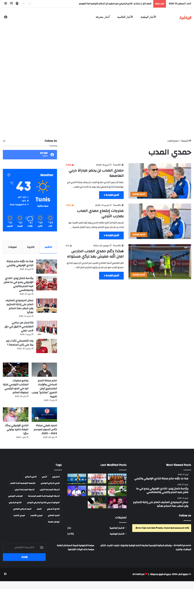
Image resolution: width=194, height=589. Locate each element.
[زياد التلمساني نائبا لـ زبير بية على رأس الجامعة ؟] (46, 346)
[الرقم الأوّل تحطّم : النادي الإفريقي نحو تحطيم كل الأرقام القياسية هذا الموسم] (97, 479)
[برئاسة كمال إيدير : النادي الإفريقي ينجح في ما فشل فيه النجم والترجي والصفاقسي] (46, 283)
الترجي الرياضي (31, 476)
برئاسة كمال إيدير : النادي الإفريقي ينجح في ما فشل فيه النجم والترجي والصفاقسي (18, 284)
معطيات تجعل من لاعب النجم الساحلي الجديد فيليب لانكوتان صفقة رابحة (119, 4)
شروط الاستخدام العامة (67, 545)
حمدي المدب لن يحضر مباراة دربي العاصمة (96, 173)
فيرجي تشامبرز (36, 515)
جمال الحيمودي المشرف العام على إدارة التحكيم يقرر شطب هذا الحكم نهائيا (19, 306)
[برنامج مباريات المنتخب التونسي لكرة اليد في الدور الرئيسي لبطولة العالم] (15, 370)
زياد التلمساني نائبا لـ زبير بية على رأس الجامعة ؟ (19, 342)
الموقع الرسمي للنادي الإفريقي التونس (43, 502)
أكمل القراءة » (111, 195)
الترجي (44, 476)
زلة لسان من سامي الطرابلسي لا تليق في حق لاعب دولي (19, 326)
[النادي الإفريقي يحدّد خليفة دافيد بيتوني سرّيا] (15, 414)
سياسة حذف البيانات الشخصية (81, 549)
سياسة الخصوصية (86, 545)
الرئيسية (185, 141)
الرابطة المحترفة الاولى (24, 489)
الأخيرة (30, 247)
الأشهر (48, 247)
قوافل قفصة (54, 522)
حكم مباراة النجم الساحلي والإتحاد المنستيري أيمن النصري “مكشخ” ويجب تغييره (44, 388)
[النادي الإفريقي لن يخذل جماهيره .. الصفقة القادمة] (97, 491)
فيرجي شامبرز (19, 515)
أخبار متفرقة (103, 17)
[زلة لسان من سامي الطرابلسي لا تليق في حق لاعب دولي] (46, 328)
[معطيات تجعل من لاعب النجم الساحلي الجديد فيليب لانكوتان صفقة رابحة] (76, 479)
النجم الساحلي (54, 515)
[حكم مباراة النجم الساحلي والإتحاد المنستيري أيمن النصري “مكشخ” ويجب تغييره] (44, 370)
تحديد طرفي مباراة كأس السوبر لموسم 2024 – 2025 (45, 429)
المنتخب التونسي (15, 496)
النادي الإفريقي (15, 502)
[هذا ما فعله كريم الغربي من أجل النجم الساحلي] (117, 503)
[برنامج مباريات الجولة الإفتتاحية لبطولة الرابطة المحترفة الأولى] (117, 491)
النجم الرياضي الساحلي (22, 509)
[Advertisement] (97, 49)
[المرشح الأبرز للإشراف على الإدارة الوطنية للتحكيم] (97, 503)
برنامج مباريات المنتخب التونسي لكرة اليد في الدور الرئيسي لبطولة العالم (15, 386)
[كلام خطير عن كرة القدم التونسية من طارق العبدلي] (76, 491)
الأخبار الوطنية (148, 17)
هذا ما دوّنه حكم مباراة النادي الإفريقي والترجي (20, 263)
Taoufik (117, 165)
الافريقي (56, 476)
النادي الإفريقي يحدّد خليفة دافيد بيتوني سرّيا (16, 429)
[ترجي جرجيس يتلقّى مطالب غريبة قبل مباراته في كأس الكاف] (117, 479)
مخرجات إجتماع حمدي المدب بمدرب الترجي (100, 213)
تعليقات (12, 247)
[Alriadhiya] (185, 17)
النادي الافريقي (53, 509)
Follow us (185, 515)
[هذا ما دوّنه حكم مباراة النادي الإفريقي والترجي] (46, 266)
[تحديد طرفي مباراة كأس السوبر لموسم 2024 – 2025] (44, 414)
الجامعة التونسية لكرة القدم (22, 483)
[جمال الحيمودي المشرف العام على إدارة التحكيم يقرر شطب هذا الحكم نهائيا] (46, 305)
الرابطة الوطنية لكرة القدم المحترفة (44, 496)
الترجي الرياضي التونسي (50, 483)
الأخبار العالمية (125, 17)
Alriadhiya (138, 574)
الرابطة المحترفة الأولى (50, 489)
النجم (39, 509)
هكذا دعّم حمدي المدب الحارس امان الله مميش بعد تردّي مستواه (95, 254)
